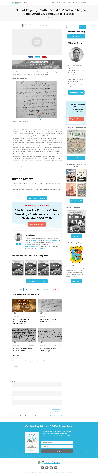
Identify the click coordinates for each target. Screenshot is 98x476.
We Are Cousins (35, 240)
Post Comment (56, 411)
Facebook (27, 244)
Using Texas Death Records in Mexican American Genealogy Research (23, 321)
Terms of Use (69, 472)
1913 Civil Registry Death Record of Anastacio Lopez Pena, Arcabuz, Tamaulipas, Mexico (49, 12)
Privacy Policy (47, 472)
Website (14, 399)
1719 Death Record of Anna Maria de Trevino (22, 349)
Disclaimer (62, 472)
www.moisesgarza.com (31, 246)
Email (17, 390)
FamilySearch (21, 171)
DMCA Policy (55, 472)
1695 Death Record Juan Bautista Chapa (48, 349)
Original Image (36, 119)
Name (17, 381)
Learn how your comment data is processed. (48, 416)
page (42, 248)
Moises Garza (16, 316)
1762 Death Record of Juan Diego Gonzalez (49, 320)
